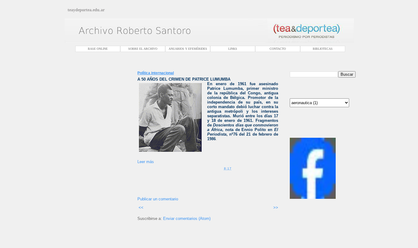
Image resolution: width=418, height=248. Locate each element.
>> (275, 207)
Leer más (145, 161)
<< (140, 207)
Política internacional (155, 73)
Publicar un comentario (157, 199)
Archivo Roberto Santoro (308, 135)
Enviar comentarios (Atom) (187, 218)
